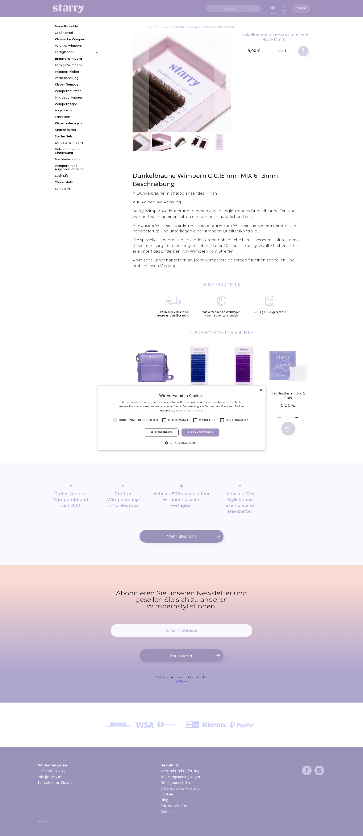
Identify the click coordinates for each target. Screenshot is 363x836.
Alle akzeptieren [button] (200, 432)
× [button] (260, 390)
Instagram (319, 770)
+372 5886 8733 (51, 771)
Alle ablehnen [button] (161, 432)
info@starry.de (50, 777)
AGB (179, 681)
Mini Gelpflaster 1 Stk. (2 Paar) (288, 396)
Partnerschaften (174, 806)
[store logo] (68, 8)
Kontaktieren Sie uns (55, 783)
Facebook (307, 770)
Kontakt (167, 812)
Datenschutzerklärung (180, 788)
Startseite (138, 27)
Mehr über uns (181, 536)
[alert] (181, 418)
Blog (164, 800)
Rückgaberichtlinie (176, 783)
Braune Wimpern (157, 27)
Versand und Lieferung (180, 771)
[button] (141, 82)
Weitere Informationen (189, 410)
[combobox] (233, 8)
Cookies (166, 794)
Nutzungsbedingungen (180, 777)
